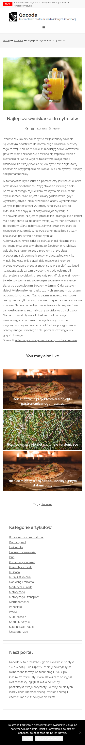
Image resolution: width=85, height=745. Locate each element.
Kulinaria (18, 40)
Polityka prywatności (49, 738)
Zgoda (27, 738)
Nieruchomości (19, 601)
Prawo (13, 612)
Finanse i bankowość (22, 552)
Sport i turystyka (19, 621)
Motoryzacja (17, 592)
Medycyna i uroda (20, 587)
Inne (11, 557)
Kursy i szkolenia (20, 577)
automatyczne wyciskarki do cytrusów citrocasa (46, 340)
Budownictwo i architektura (26, 537)
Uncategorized (18, 631)
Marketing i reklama (21, 582)
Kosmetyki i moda (20, 567)
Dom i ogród (17, 542)
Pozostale (15, 606)
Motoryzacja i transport (24, 597)
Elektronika (16, 547)
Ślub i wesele (17, 616)
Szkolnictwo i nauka (21, 626)
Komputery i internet (22, 562)
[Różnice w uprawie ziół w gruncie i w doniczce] (42, 430)
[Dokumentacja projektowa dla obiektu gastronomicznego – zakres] (42, 389)
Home (6, 40)
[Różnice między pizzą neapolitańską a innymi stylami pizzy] (42, 471)
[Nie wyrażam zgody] (80, 733)
